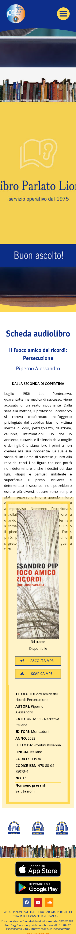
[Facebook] (27, 902)
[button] (63, 13)
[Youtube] (38, 902)
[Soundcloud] (49, 902)
